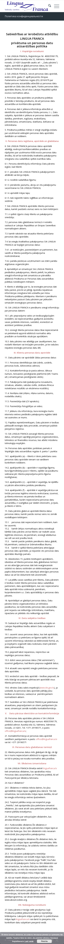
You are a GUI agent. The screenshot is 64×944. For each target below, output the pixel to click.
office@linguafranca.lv (15, 731)
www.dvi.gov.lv (47, 687)
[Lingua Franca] (26, 6)
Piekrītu (44, 941)
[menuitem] (48, 6)
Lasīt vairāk (29, 941)
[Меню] (55, 6)
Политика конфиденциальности (24, 16)
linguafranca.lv (50, 768)
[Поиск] (48, 6)
